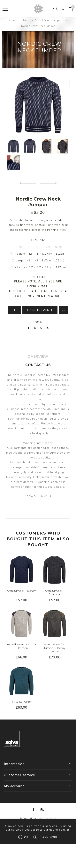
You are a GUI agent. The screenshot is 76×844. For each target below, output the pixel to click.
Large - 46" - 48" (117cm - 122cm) (40, 260)
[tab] (38, 356)
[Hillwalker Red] (27, 183)
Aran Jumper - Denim (21, 590)
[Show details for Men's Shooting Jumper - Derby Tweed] (54, 623)
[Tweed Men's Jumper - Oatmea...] (48, 183)
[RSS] (42, 809)
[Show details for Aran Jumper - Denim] (21, 570)
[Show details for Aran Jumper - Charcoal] (54, 570)
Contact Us (38, 365)
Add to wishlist (63, 310)
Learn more (48, 837)
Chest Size (38, 240)
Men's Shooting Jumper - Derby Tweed (54, 648)
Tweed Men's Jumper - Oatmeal (21, 646)
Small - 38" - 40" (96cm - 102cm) (40, 247)
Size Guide (38, 277)
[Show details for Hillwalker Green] (21, 680)
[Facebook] (34, 809)
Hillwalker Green (22, 701)
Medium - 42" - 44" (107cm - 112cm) (40, 254)
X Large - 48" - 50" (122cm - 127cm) (40, 267)
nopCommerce (46, 818)
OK (26, 837)
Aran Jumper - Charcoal (54, 592)
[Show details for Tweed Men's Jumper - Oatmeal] (21, 623)
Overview (38, 356)
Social (38, 322)
